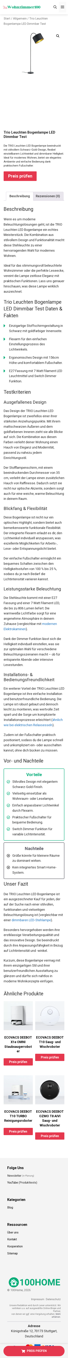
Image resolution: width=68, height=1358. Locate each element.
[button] (58, 36)
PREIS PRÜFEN (37, 1351)
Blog (10, 1207)
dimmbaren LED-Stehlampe (31, 920)
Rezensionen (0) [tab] (48, 196)
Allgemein (20, 18)
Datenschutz (53, 1299)
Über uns (12, 1232)
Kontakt (12, 1239)
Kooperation (15, 1246)
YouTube (12, 1182)
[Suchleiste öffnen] (55, 7)
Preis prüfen (20, 176)
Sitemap (12, 1253)
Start (7, 18)
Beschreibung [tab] (19, 196)
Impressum (37, 1299)
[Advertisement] (34, 105)
